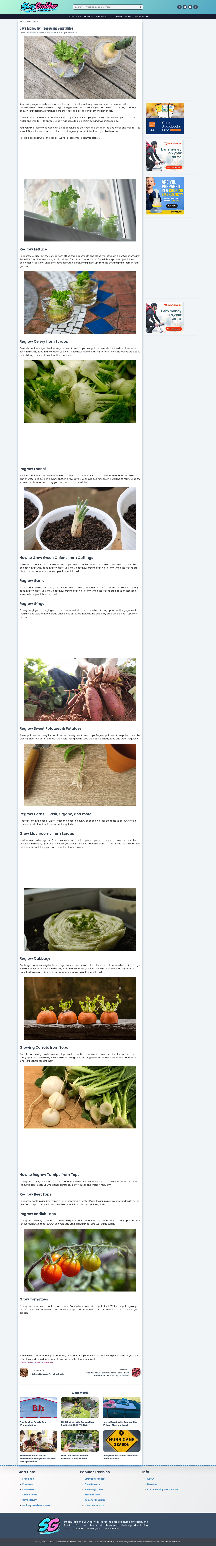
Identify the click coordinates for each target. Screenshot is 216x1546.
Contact (152, 1484)
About (150, 1478)
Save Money (29, 1499)
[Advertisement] (80, 160)
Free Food (101, 16)
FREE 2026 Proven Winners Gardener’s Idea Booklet (74, 1457)
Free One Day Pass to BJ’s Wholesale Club (33, 1424)
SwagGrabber (72, 1521)
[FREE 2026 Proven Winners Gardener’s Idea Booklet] (80, 1441)
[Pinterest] (195, 7)
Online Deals (74, 16)
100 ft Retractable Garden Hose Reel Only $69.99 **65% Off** (77, 1424)
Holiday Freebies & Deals (37, 1505)
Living (128, 16)
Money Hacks (141, 16)
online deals (135, 1521)
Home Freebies (71, 33)
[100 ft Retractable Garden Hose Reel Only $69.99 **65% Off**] (80, 1407)
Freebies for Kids (94, 1505)
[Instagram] (190, 7)
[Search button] (140, 7)
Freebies (88, 16)
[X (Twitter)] (185, 7)
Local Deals (116, 16)
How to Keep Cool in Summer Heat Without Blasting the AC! (120, 1424)
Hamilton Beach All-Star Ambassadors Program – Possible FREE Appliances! (38, 1458)
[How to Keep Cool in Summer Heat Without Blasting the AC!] (121, 1407)
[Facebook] (179, 7)
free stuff (123, 1521)
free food (69, 1525)
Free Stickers (92, 1484)
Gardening (61, 33)
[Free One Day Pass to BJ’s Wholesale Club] (38, 1407)
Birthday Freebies (95, 1478)
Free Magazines (94, 1489)
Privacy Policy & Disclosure (162, 1489)
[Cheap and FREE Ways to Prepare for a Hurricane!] (121, 1441)
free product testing (136, 1525)
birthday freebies (112, 1525)
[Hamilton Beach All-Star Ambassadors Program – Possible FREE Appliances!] (38, 1441)
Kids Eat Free (92, 1494)
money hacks (89, 1525)
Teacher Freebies (95, 1499)
